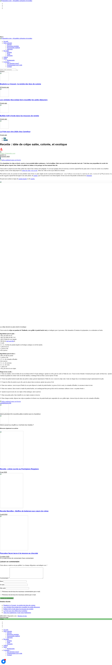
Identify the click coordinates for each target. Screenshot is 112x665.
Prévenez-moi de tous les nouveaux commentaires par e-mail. (21, 591)
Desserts (10, 55)
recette (6, 140)
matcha (33, 179)
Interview (10, 49)
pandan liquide (23, 179)
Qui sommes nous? (13, 63)
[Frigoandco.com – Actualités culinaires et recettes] (16, 0)
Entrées (9, 52)
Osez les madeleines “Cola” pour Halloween (17, 612)
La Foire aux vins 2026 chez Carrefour (15, 132)
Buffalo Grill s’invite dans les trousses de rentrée (19, 116)
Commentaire (4, 578)
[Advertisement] (56, 23)
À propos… (7, 62)
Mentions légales (22, 616)
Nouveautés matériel (13, 47)
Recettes (6, 51)
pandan (36, 175)
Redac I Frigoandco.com (7, 153)
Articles (9, 44)
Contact (9, 66)
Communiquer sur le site (14, 65)
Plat (5, 138)
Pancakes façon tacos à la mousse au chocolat (19, 553)
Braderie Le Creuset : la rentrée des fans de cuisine (20, 84)
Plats (8, 54)
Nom (1, 581)
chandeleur (3, 403)
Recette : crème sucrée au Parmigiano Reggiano (19, 469)
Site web (2, 588)
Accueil (6, 41)
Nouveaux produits (13, 46)
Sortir (5, 58)
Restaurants (11, 60)
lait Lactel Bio (10, 341)
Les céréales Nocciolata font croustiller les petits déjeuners (24, 100)
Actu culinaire (8, 43)
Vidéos (6, 57)
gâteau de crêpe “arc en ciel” (30, 170)
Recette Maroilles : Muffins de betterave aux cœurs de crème (24, 511)
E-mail (2, 584)
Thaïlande (89, 175)
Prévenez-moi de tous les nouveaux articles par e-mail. (19, 595)
